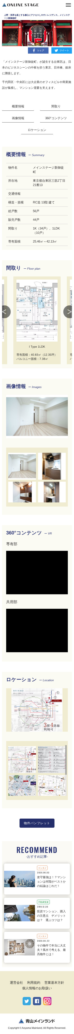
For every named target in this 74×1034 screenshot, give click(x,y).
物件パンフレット (37, 823)
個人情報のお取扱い (37, 988)
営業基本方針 (54, 982)
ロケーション (37, 130)
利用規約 (33, 982)
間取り (56, 106)
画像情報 (18, 118)
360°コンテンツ (56, 118)
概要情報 (18, 106)
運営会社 (16, 982)
